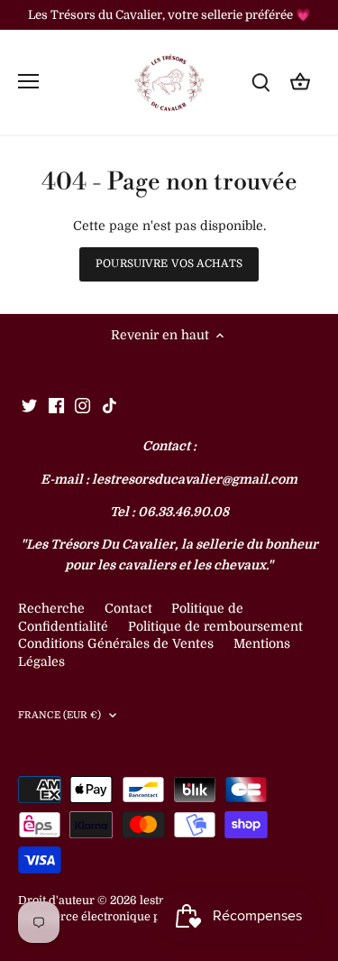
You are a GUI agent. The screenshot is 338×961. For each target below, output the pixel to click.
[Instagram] (82, 405)
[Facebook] (56, 405)
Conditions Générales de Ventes (116, 643)
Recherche (51, 608)
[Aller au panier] (300, 81)
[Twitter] (29, 405)
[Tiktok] (109, 405)
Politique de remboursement (215, 626)
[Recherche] (260, 81)
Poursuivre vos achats (169, 263)
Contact (130, 608)
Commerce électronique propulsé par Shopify (143, 916)
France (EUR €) (60, 715)
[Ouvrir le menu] (28, 81)
